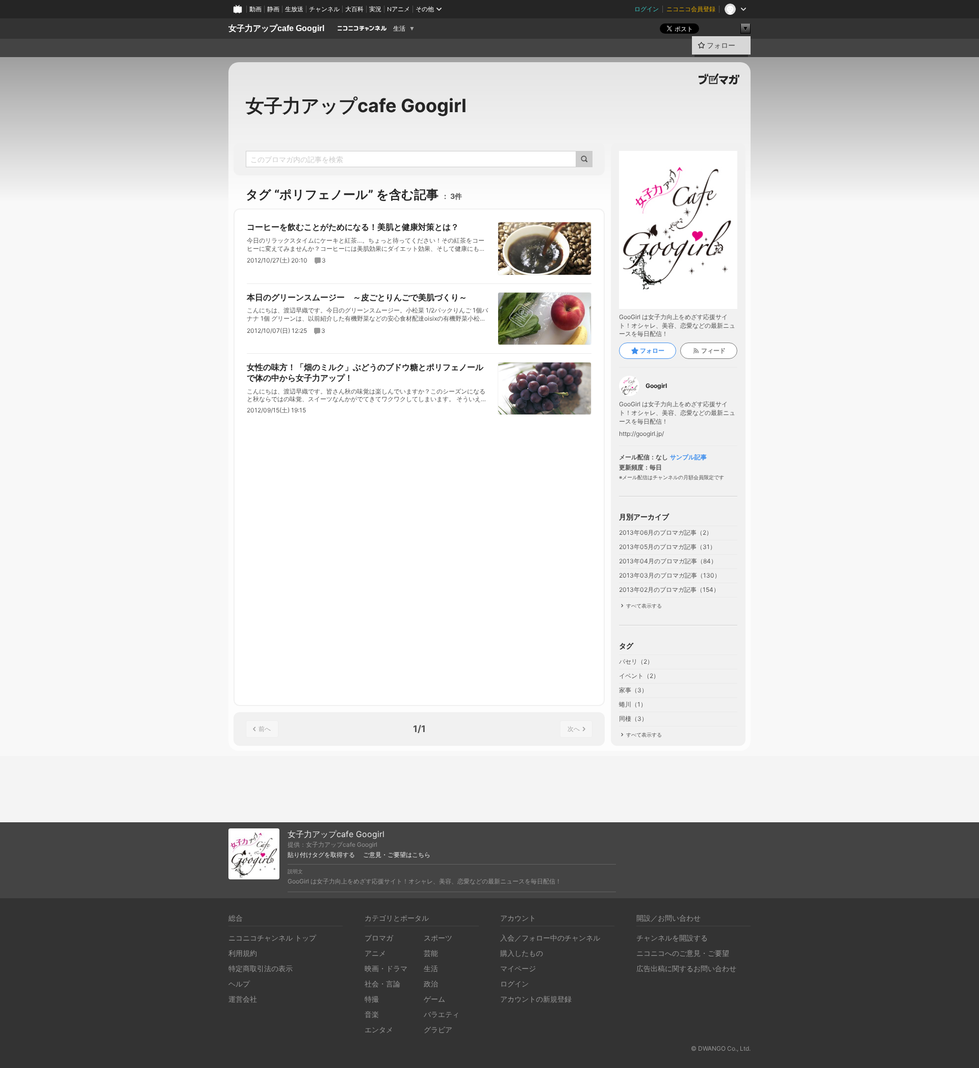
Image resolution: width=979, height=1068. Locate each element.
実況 (375, 9)
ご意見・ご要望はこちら (396, 855)
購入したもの (521, 953)
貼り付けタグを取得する (321, 855)
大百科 (354, 9)
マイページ (518, 968)
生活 (399, 28)
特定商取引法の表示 (260, 968)
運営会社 (242, 999)
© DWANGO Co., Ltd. (721, 1048)
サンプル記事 (688, 457)
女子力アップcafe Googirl (276, 28)
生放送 (294, 9)
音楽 (372, 1014)
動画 (255, 9)
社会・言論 (382, 983)
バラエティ (441, 1014)
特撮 (372, 999)
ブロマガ (379, 937)
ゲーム (434, 999)
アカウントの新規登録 (536, 999)
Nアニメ (398, 9)
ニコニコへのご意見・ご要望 (682, 953)
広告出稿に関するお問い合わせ (686, 968)
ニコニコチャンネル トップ (272, 937)
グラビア (438, 1029)
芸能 (431, 953)
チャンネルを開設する (672, 937)
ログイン (646, 9)
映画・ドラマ (386, 968)
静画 (273, 9)
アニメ (375, 953)
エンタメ (379, 1029)
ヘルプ (239, 983)
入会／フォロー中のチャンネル (550, 937)
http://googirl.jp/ (641, 433)
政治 (431, 983)
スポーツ (438, 937)
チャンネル (324, 9)
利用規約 (242, 953)
